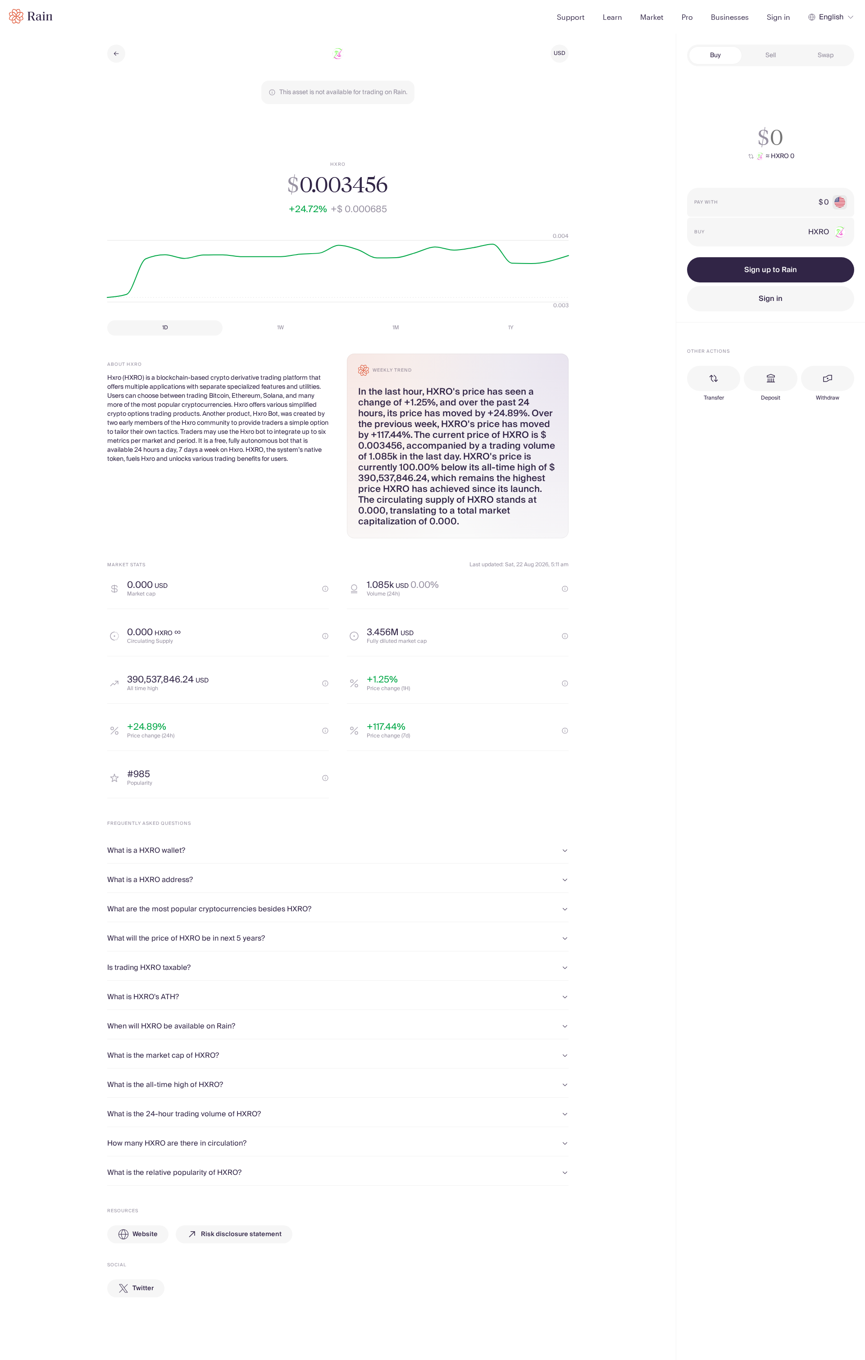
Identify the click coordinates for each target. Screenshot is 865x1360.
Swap (826, 55)
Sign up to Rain (770, 270)
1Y (511, 327)
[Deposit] (770, 378)
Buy (715, 55)
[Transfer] (713, 378)
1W (280, 327)
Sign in (771, 298)
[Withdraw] (827, 378)
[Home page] (31, 16)
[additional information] (325, 588)
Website (145, 1234)
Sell (770, 55)
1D (165, 327)
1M (395, 327)
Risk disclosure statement (241, 1234)
